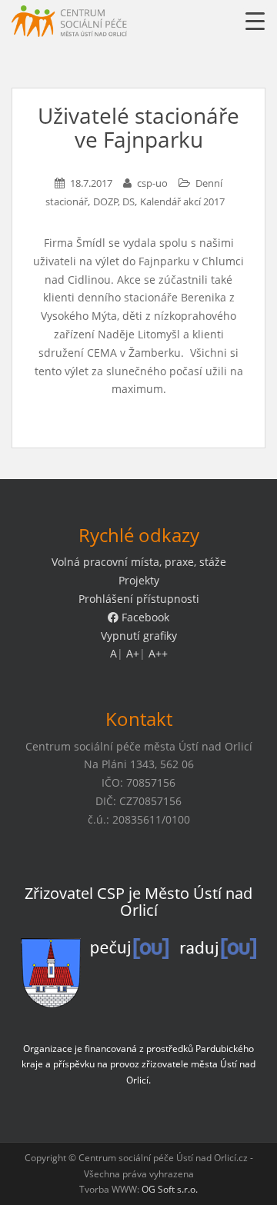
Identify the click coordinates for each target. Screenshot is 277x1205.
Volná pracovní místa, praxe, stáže (139, 561)
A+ (132, 653)
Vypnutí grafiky (139, 635)
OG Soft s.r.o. (170, 1189)
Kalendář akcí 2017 (182, 201)
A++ (158, 653)
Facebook (143, 617)
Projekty (138, 580)
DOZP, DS (114, 201)
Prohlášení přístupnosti (138, 598)
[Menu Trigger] (255, 21)
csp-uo (152, 183)
